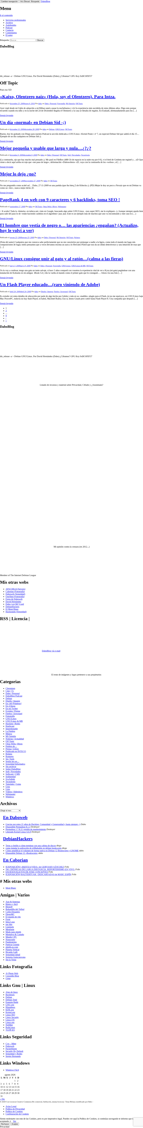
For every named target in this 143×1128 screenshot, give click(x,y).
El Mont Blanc (12, 609)
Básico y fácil (12, 904)
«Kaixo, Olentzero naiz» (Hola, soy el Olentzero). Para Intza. (57, 96)
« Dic (2, 1099)
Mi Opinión (70, 103)
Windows (10, 797)
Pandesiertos (11, 942)
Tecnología (85, 155)
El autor (9, 35)
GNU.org (10, 1005)
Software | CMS (13, 774)
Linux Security (12, 1017)
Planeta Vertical (12, 949)
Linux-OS (10, 1020)
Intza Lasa (10, 922)
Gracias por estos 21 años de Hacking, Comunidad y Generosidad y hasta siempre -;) (43, 824)
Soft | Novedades (74, 155)
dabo (40, 103)
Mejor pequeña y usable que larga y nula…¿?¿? (45, 148)
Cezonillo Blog (12, 976)
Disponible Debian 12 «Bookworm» (22, 853)
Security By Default (14, 1051)
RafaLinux (10, 1027)
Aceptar (15, 1124)
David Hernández (13, 601)
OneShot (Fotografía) (15, 596)
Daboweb (10, 1046)
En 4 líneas (10, 706)
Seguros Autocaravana (15, 957)
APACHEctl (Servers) (15, 589)
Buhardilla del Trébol (15, 909)
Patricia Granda (12, 944)
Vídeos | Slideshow (14, 791)
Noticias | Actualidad (15, 739)
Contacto (10, 30)
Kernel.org (10, 1012)
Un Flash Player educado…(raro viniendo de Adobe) (50, 284)
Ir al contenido (6, 15)
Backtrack (10, 994)
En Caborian (15, 859)
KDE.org (10, 1010)
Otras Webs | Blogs (50, 206)
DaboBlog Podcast (14, 696)
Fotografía (61, 103)
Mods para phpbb (13, 932)
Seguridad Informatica (15, 764)
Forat (8, 919)
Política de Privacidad (15, 1109)
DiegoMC (10, 914)
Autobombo (11, 25)
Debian (51, 129)
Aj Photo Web (12, 973)
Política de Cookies (14, 1111)
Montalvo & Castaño (15, 934)
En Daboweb (15, 817)
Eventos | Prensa (13, 711)
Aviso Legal (11, 1106)
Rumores (10, 756)
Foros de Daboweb (14, 599)
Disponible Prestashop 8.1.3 (18, 827)
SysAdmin (10, 779)
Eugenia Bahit (12, 1002)
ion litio (9, 924)
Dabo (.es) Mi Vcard (15, 604)
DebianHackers (12, 606)
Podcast (9, 27)
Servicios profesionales (16, 20)
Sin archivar (11, 766)
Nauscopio (10, 939)
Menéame (10, 929)
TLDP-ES (10, 1030)
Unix (8, 786)
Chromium (10, 688)
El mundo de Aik (13, 917)
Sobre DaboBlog (13, 769)
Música (9, 734)
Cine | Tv (10, 691)
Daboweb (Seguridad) (15, 594)
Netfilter (9, 1025)
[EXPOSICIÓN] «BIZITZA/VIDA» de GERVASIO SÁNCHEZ (35, 867)
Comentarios (11, 32)
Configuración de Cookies (17, 1114)
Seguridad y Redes (14, 1054)
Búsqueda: (4, 40)
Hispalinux (10, 1007)
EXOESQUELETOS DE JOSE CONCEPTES (27, 872)
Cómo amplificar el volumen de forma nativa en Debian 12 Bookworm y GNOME (42, 850)
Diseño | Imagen (47, 291)
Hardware (10, 726)
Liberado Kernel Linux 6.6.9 (18, 832)
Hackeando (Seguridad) (16, 611)
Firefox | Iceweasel (61, 291)
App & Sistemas (13, 902)
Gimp (8, 978)
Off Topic (79, 103)
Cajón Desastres (13, 912)
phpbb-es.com (12, 947)
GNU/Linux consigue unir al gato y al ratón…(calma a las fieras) (61, 258)
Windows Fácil (12, 1070)
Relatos (77, 237)
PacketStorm (11, 1049)
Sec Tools (10, 759)
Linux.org (10, 1022)
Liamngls (10, 927)
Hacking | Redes (13, 723)
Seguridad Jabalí (13, 954)
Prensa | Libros (12, 749)
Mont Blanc (11, 888)
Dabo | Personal (50, 103)
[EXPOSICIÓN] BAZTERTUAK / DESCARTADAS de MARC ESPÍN (38, 874)
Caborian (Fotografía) (15, 591)
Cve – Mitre (11, 1043)
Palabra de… (11, 746)
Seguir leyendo (6, 115)
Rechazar (5, 1124)
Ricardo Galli (11, 952)
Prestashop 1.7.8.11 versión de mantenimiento (26, 829)
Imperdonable (12, 729)
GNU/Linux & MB (78, 266)
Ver (14, 1121)
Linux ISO (10, 1015)
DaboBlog (45, 1)
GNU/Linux (59, 129)
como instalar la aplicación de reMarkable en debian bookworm (33, 848)
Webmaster (62, 206)
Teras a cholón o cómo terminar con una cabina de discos (31, 845)
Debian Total (11, 1000)
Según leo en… (12, 761)
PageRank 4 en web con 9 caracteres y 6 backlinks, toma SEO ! (60, 199)
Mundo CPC (11, 937)
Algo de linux (12, 992)
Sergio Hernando (13, 1056)
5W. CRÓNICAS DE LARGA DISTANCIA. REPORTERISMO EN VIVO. (40, 869)
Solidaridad (11, 776)
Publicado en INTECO (16, 751)
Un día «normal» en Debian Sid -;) (33, 122)
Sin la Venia (11, 959)
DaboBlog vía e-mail (51, 651)
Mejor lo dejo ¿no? (18, 173)
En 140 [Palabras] (13, 703)
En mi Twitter (12, 708)
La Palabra (10, 731)
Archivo (9, 22)
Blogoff (9, 907)
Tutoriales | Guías (13, 784)
